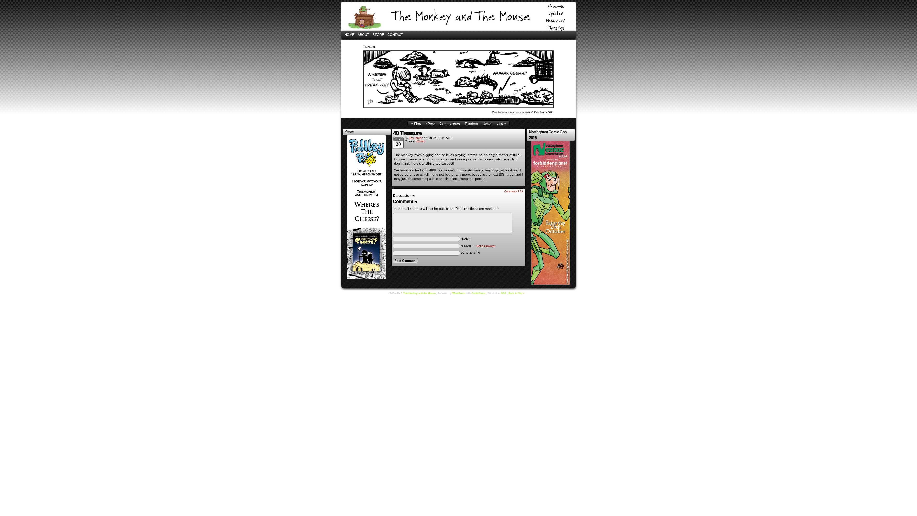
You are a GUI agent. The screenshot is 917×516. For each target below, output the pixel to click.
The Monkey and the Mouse (458, 16)
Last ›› (501, 123)
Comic (421, 141)
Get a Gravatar (485, 246)
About (363, 35)
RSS (503, 293)
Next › (487, 123)
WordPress (458, 293)
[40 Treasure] (458, 117)
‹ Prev (430, 123)
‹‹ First (416, 123)
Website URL (471, 253)
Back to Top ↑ (516, 293)
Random (471, 123)
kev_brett (415, 138)
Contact (395, 35)
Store (378, 35)
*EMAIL (478, 246)
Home (349, 35)
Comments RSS (513, 191)
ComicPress (478, 293)
